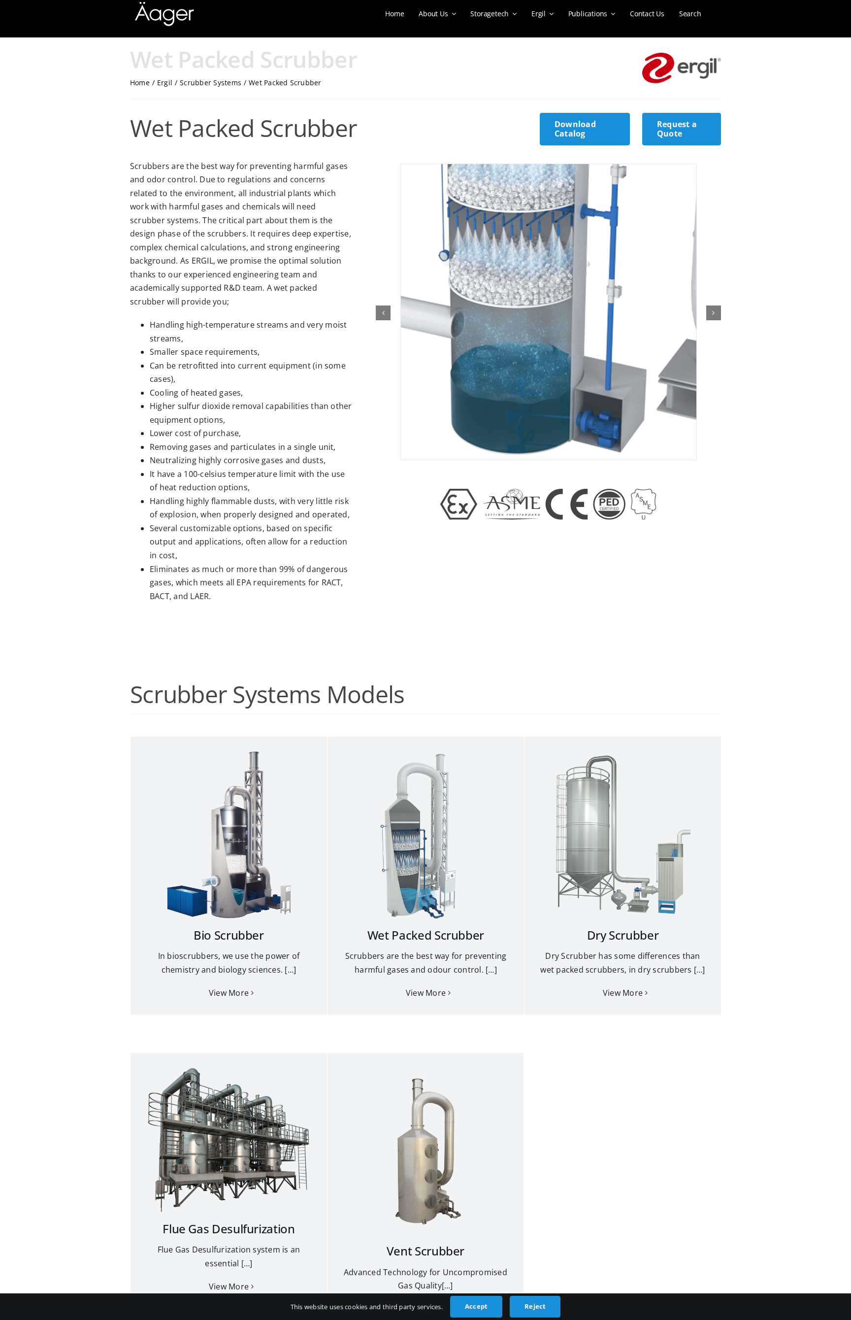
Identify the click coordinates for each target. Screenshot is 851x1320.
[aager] (164, 5)
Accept (476, 1306)
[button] (383, 312)
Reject (535, 1306)
